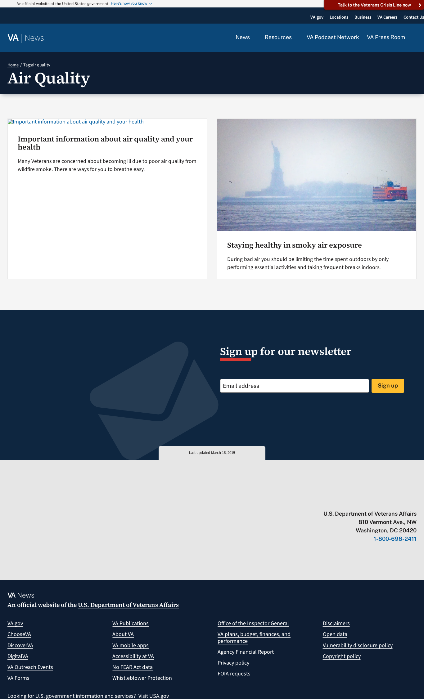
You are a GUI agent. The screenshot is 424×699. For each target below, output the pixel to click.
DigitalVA (17, 656)
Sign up (388, 385)
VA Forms (18, 678)
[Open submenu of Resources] (295, 37)
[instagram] (389, 500)
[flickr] (414, 500)
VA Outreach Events (30, 667)
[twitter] (353, 500)
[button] (415, 38)
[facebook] (377, 500)
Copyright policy (342, 656)
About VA (123, 634)
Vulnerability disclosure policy (358, 645)
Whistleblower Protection (142, 678)
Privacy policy (233, 663)
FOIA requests (234, 674)
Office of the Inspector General (253, 623)
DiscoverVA (20, 645)
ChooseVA (19, 634)
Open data (335, 634)
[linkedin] (401, 500)
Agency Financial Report (246, 652)
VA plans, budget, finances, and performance (254, 637)
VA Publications (130, 623)
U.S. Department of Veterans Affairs (128, 605)
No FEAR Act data (132, 667)
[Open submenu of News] (253, 37)
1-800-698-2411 (395, 538)
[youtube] (341, 500)
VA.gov (15, 623)
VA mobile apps (130, 645)
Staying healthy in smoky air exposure (294, 245)
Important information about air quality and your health (105, 143)
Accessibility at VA (133, 656)
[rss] (365, 500)
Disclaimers (336, 623)
